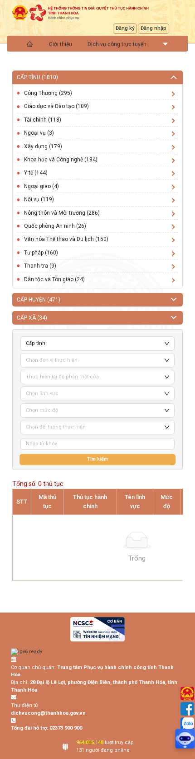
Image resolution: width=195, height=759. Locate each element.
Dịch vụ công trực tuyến (117, 44)
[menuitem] (30, 44)
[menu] (97, 44)
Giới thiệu (60, 44)
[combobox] (93, 360)
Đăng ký (125, 28)
